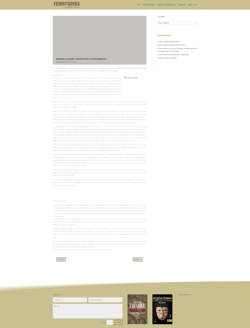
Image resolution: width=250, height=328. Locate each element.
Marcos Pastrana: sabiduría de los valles (171, 45)
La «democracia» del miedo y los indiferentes (173, 54)
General (73, 62)
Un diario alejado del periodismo (168, 41)
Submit (118, 322)
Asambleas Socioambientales (167, 5)
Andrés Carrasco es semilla (167, 58)
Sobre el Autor (192, 5)
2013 (68, 62)
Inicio (138, 5)
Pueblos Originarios (149, 5)
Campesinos (181, 5)
